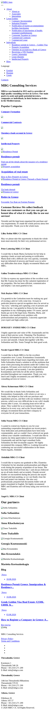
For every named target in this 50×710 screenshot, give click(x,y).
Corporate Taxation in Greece (24, 35)
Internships (16, 16)
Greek (9, 75)
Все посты (6, 625)
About (9, 9)
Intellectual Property (20, 59)
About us (15, 11)
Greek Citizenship (19, 54)
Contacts (4, 80)
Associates (16, 14)
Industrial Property (19, 23)
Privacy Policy (7, 639)
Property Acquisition (20, 47)
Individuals (11, 42)
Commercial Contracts (21, 38)
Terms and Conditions (10, 641)
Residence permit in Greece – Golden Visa (30, 45)
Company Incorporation (22, 21)
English (9, 70)
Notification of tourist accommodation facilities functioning (28, 27)
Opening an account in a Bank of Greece (29, 49)
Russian (9, 73)
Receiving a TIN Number (22, 52)
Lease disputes (18, 57)
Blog (8, 61)
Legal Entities (12, 18)
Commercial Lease (19, 40)
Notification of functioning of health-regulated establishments (27, 31)
